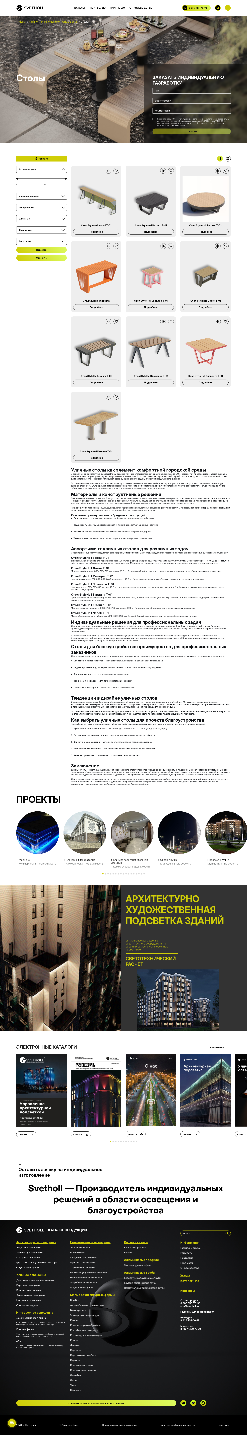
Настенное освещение (28, 1300)
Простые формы (40, 1332)
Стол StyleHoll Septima (96, 300)
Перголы (75, 1360)
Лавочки (74, 1345)
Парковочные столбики (83, 1355)
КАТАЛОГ (80, 7)
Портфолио (186, 1257)
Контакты (187, 1290)
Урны (73, 1385)
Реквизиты (186, 1253)
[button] (103, 874)
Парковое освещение (28, 1285)
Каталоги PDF (190, 1281)
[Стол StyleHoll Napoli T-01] (96, 199)
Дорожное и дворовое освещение (35, 1280)
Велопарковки (78, 1310)
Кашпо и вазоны (136, 1242)
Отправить (192, 131)
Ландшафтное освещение (30, 1295)
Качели (74, 1320)
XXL (40, 1344)
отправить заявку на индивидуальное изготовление (96, 1403)
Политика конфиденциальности (177, 1425)
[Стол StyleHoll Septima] (96, 274)
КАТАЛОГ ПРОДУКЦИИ (67, 1230)
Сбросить (41, 258)
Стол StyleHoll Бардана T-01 (151, 300)
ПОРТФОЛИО (98, 7)
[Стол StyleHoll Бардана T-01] (151, 274)
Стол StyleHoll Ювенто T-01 (96, 451)
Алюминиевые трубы (139, 1272)
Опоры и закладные (27, 1305)
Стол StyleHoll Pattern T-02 (205, 225)
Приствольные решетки (83, 1370)
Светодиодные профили (137, 1265)
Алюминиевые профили (141, 1260)
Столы (73, 1380)
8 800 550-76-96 (198, 7)
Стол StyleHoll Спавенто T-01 (205, 376)
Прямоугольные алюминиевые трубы (144, 1287)
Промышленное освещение (90, 1242)
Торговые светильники (82, 1267)
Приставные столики (81, 1365)
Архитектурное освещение (36, 1242)
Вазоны (128, 1252)
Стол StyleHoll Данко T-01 (96, 376)
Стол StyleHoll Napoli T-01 (96, 225)
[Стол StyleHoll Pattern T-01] (151, 199)
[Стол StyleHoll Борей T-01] (205, 274)
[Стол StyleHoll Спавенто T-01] (205, 349)
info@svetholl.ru (190, 1306)
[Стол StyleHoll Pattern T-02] (205, 199)
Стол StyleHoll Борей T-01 (205, 300)
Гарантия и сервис (190, 1248)
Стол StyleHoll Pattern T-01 (151, 225)
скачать (23, 1134)
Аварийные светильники (83, 1282)
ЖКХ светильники (80, 1247)
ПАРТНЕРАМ (117, 7)
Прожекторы (77, 1252)
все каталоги (217, 1047)
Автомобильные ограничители (87, 1305)
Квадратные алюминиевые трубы (142, 1277)
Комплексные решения (28, 1290)
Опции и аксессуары (27, 1267)
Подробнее (96, 231)
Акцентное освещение (28, 1247)
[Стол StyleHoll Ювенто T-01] (96, 425)
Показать (41, 250)
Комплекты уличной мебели (85, 1325)
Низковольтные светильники (86, 1277)
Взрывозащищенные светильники (88, 1272)
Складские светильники (83, 1257)
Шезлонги (75, 1390)
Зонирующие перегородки (84, 1315)
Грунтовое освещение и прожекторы (36, 1262)
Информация (189, 1242)
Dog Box (74, 1300)
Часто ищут (224, 1425)
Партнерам (186, 1262)
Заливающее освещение (29, 1252)
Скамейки (75, 1375)
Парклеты (75, 1350)
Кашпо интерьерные (135, 1247)
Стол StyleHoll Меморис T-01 (151, 376)
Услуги (185, 1275)
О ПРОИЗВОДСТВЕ (140, 7)
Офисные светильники (82, 1262)
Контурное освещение (28, 1257)
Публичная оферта (69, 1425)
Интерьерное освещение (34, 1312)
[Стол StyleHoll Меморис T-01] (151, 349)
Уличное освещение (31, 1275)
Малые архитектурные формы (92, 1295)
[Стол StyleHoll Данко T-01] (96, 349)
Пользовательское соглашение (119, 1425)
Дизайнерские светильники (40, 1321)
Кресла (74, 1340)
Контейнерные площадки (84, 1330)
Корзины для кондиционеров (86, 1335)
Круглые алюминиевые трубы (140, 1282)
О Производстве (189, 1267)
